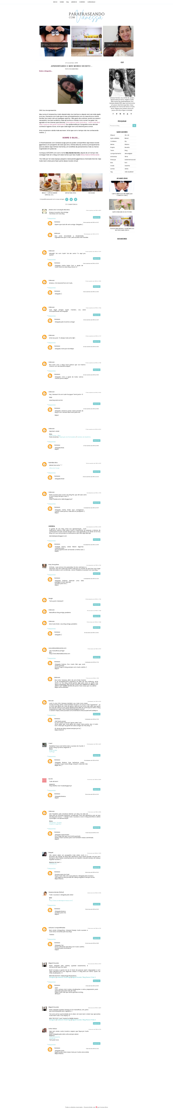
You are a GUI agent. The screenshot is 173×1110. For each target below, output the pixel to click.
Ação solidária (114, 138)
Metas (112, 144)
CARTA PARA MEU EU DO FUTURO (122, 212)
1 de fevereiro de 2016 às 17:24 (92, 662)
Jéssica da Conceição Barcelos (59, 210)
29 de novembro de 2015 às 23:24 (91, 476)
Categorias (91, 2)
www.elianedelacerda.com (57, 648)
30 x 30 (127, 135)
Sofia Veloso (53, 1029)
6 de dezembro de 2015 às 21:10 (93, 565)
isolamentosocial (130, 160)
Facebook (52, 1038)
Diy (126, 141)
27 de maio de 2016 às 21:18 (92, 678)
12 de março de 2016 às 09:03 (94, 779)
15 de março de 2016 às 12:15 (94, 928)
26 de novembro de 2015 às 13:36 (91, 346)
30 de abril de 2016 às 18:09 (92, 986)
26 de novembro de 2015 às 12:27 (93, 336)
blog (126, 150)
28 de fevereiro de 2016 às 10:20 (91, 234)
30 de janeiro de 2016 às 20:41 (94, 610)
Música (127, 144)
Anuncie (74, 2)
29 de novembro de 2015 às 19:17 (93, 463)
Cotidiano (113, 141)
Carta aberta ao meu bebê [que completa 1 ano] (122, 194)
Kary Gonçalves (54, 564)
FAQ (67, 2)
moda (112, 166)
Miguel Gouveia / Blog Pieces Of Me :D (84, 977)
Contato (82, 2)
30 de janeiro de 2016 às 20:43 (94, 622)
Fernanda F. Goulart (55, 822)
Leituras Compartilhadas (57, 928)
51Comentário (73, 69)
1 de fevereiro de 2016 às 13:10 (94, 701)
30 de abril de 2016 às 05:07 (94, 964)
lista (111, 163)
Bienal (126, 138)
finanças (113, 160)
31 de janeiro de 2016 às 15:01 (94, 649)
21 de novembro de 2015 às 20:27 (91, 222)
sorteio (112, 169)
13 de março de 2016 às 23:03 (94, 853)
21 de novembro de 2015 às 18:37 (93, 210)
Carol (50, 743)
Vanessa (57, 222)
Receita (127, 147)
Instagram (52, 977)
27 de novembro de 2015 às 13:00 (93, 392)
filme (126, 156)
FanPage (52, 752)
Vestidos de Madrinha (84, 437)
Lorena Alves (104, 1107)
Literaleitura (53, 864)
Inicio (55, 2)
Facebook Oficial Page (64, 977)
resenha (127, 166)
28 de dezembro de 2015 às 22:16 (93, 599)
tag (111, 172)
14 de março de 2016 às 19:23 (92, 909)
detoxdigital (128, 153)
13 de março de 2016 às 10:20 (92, 794)
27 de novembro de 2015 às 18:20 (93, 429)
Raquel (51, 852)
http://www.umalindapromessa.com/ (61, 900)
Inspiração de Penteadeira (67, 437)
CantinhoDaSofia (54, 1037)
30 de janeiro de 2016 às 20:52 (91, 632)
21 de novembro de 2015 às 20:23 (93, 251)
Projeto (112, 147)
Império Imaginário (55, 824)
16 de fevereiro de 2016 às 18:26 (91, 760)
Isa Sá (51, 779)
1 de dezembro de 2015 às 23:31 (94, 493)
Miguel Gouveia (54, 963)
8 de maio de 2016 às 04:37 (94, 1008)
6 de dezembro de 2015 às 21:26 (91, 578)
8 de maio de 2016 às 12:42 (92, 1048)
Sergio (51, 598)
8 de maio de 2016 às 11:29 (95, 1029)
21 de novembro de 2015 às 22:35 (91, 291)
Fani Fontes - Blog (54, 435)
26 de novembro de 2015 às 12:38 (93, 363)
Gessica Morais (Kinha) (56, 892)
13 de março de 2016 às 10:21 (92, 832)
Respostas (52, 218)
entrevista (113, 156)
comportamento (115, 153)
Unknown (57, 233)
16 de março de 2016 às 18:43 (92, 943)
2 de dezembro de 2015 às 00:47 (91, 508)
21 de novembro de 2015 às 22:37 (91, 320)
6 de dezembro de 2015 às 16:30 (93, 527)
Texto (67, 69)
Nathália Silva (53, 462)
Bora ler (51, 701)
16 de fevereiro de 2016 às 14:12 (94, 744)
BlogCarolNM (53, 750)
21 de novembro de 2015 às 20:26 (91, 263)
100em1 (112, 135)
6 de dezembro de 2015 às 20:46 (91, 544)
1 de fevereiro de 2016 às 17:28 (92, 719)
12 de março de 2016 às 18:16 (94, 812)
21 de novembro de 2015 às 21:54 (93, 308)
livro (126, 163)
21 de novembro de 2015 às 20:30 (93, 281)
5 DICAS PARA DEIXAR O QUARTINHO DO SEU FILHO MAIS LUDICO (122, 229)
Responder (97, 217)
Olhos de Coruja (54, 468)
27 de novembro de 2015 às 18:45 (91, 408)
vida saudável (129, 172)
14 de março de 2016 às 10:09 (94, 893)
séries (126, 169)
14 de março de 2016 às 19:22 (92, 872)
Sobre (62, 2)
